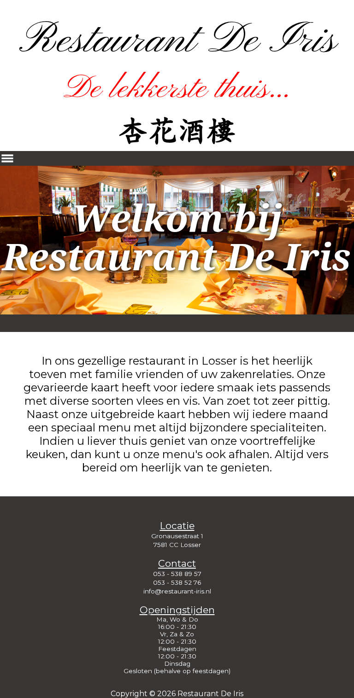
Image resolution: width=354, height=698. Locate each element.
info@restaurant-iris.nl (177, 591)
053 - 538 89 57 (177, 573)
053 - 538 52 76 (177, 582)
